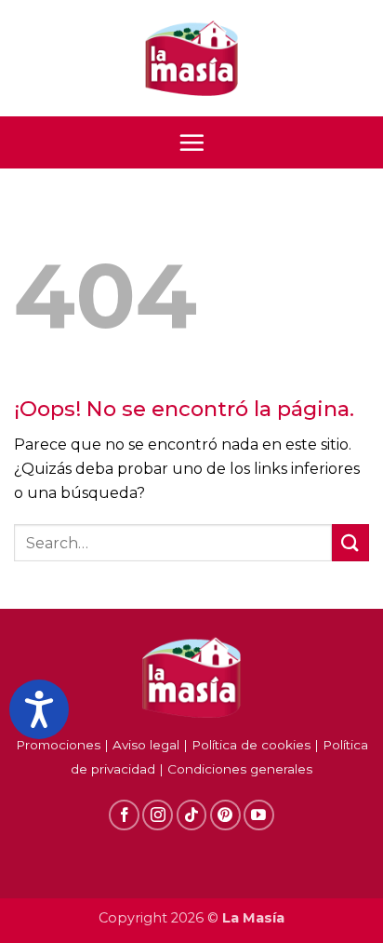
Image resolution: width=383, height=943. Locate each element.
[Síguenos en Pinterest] (225, 815)
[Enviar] (350, 542)
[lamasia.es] (191, 58)
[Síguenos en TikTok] (192, 815)
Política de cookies (251, 744)
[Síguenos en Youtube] (259, 815)
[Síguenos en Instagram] (157, 815)
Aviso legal (145, 744)
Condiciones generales (239, 768)
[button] (191, 142)
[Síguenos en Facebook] (124, 815)
